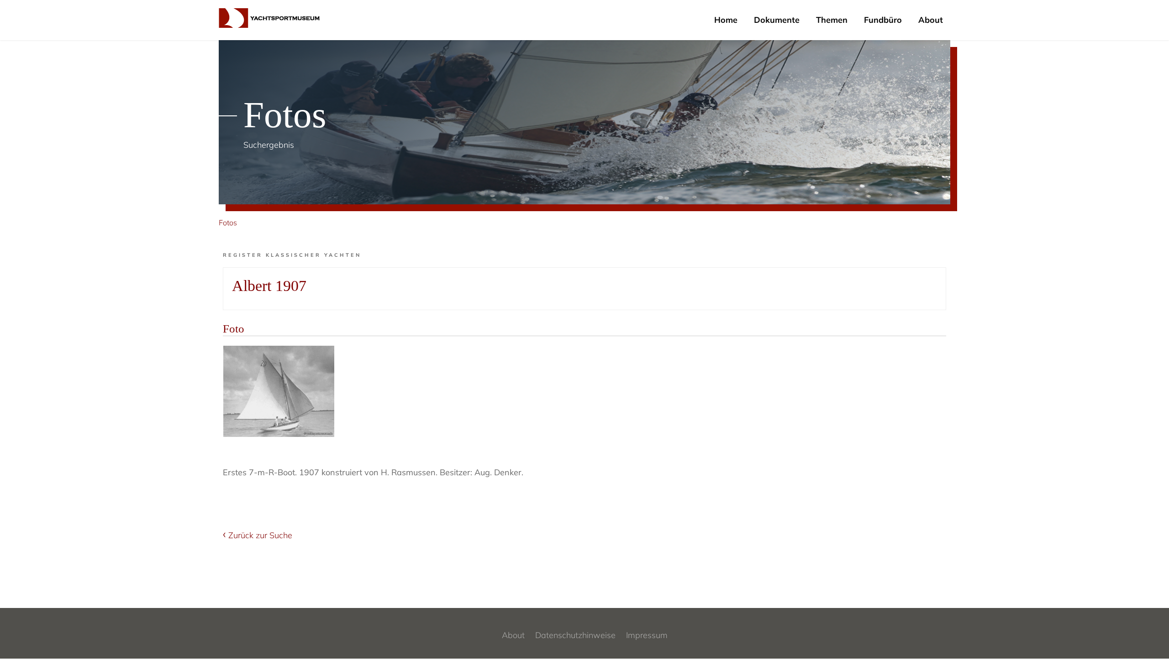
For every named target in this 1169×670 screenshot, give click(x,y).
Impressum (647, 635)
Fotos (228, 222)
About (930, 20)
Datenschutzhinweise (575, 635)
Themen (832, 20)
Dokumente (777, 20)
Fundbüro (883, 20)
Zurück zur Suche (260, 535)
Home (725, 20)
